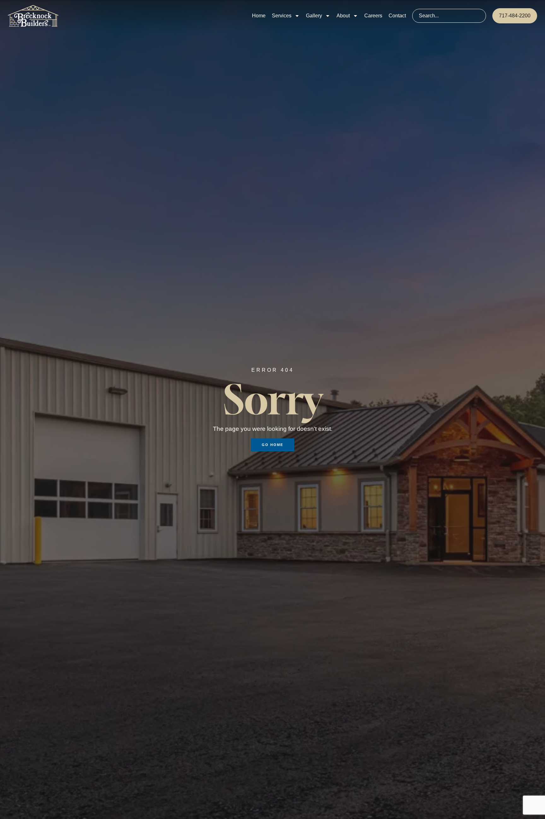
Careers (373, 15)
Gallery (314, 15)
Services (281, 15)
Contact (397, 15)
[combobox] (449, 16)
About (343, 15)
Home (259, 15)
